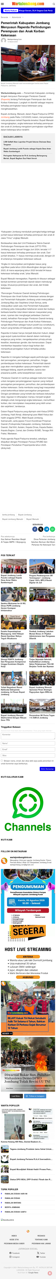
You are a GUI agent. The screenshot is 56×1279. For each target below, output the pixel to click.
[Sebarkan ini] (35, 529)
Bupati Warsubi (32, 519)
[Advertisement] (28, 195)
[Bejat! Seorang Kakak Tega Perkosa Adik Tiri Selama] (28, 1008)
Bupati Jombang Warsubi (12, 519)
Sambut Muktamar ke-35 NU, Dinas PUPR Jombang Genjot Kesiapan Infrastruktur (13, 607)
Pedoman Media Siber (14, 1243)
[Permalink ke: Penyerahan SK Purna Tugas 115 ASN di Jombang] (42, 706)
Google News (33, 1272)
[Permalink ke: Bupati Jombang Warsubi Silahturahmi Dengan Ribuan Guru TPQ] (14, 706)
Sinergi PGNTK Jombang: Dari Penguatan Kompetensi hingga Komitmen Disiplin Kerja (13, 663)
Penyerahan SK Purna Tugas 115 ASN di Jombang (42, 716)
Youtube (42, 1257)
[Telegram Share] (46, 529)
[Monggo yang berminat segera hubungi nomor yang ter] (28, 952)
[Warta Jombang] (28, 3)
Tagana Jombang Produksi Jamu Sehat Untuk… (31, 1149)
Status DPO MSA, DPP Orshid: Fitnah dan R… (31, 1179)
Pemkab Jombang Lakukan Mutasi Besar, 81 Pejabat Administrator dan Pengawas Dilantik (42, 635)
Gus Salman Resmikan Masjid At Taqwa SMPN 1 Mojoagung (13, 539)
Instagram (16, 1257)
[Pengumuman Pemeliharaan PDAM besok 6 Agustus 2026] (28, 896)
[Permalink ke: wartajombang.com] (3, 40)
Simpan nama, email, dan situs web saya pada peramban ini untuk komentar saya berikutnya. (27, 762)
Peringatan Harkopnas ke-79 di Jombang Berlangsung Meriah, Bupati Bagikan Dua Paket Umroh (25, 157)
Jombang (5, 117)
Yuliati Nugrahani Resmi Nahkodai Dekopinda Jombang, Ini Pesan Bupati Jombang (13, 691)
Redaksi (41, 1235)
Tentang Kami (41, 1239)
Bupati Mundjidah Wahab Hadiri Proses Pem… (31, 1169)
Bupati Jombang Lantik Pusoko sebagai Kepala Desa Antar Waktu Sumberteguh (11, 579)
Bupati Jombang (25, 514)
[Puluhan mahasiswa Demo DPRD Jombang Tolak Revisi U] (28, 1064)
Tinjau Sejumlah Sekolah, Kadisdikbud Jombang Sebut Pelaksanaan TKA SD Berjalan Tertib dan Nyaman (41, 663)
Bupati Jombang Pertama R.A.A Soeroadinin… (31, 1159)
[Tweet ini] (40, 529)
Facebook (16, 1253)
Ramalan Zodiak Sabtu (15, 1212)
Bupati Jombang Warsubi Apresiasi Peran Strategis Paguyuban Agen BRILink (40, 689)
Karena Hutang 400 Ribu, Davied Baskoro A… (21, 1141)
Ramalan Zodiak (12, 1198)
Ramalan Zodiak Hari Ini (16, 1193)
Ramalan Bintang (13, 1202)
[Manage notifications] (50, 1273)
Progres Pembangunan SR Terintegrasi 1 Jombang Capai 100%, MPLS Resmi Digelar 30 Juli (41, 579)
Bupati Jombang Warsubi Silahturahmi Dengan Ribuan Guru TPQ (13, 717)
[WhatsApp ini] (52, 529)
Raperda (6, 99)
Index (14, 1235)
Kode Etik (14, 1239)
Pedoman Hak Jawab (41, 1243)
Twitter (42, 1253)
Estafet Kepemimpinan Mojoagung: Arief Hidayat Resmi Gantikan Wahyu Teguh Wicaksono (12, 635)
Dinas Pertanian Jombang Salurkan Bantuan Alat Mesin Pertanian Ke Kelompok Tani (43, 540)
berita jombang (8, 514)
